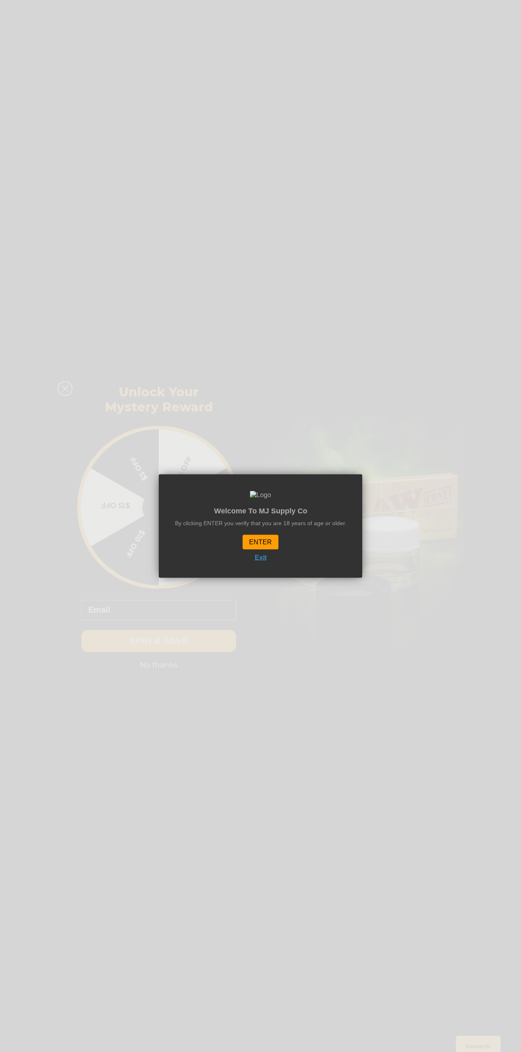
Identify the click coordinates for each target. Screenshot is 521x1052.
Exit (261, 557)
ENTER (260, 541)
